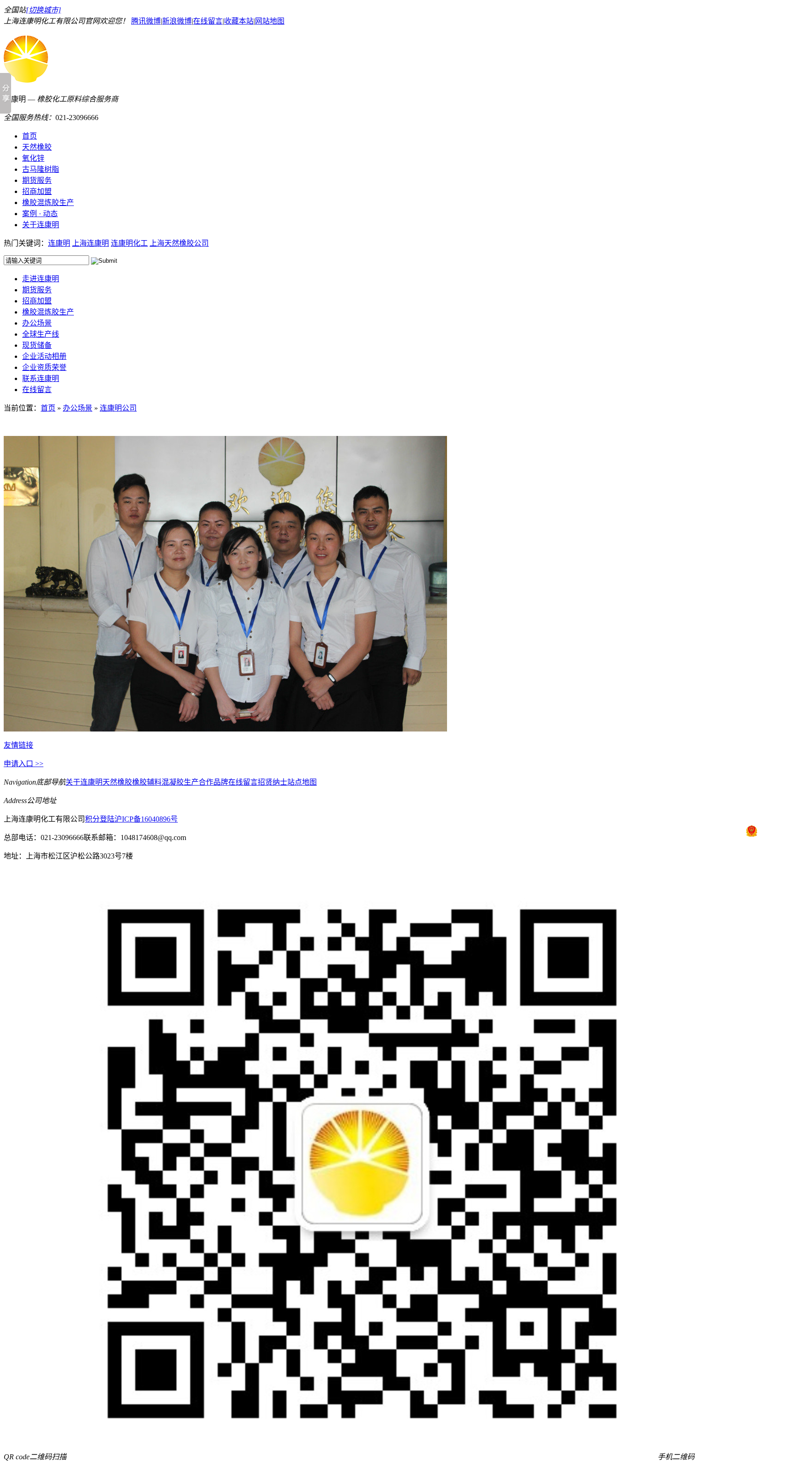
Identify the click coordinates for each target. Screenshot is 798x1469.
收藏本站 (239, 21)
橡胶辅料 (147, 782)
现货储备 (37, 345)
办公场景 (37, 323)
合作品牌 (213, 782)
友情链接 (18, 745)
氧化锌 (33, 158)
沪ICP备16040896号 (146, 819)
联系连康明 (40, 378)
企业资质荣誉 (44, 367)
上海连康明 (90, 243)
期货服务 (37, 180)
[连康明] (26, 77)
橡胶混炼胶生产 (48, 202)
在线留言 (208, 21)
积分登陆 (100, 819)
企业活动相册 (44, 356)
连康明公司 (118, 408)
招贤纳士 (272, 782)
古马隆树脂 (40, 169)
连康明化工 (129, 243)
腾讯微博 (146, 21)
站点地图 (302, 782)
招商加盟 (37, 191)
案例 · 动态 (40, 214)
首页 (29, 136)
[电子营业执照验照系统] (751, 831)
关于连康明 (40, 225)
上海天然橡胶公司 (179, 243)
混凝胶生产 (180, 782)
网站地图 (269, 21)
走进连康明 (40, 279)
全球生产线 (40, 334)
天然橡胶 (37, 147)
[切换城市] (43, 10)
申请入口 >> (23, 764)
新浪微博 (177, 21)
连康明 (59, 243)
